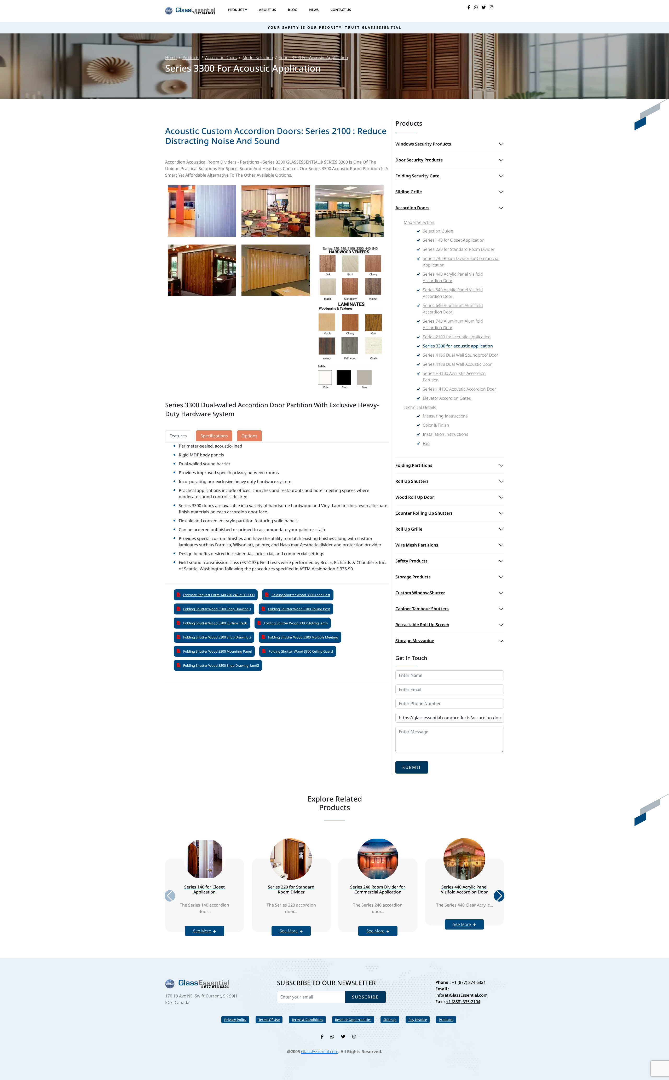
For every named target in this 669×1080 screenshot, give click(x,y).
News (314, 9)
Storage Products (413, 577)
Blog (292, 9)
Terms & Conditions (307, 1019)
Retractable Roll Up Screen (422, 625)
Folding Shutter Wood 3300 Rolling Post (299, 609)
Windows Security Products (423, 144)
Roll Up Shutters (412, 481)
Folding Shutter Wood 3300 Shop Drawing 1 (217, 609)
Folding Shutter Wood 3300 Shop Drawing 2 (217, 637)
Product (236, 9)
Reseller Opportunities (353, 1019)
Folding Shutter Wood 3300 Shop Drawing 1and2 (221, 665)
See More (202, 931)
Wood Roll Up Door (414, 497)
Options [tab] (249, 436)
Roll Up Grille (408, 529)
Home (171, 57)
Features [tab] (178, 436)
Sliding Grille (408, 192)
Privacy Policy (235, 1019)
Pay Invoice (417, 1019)
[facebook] (469, 7)
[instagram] (491, 7)
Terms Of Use (269, 1019)
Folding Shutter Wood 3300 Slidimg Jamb (296, 623)
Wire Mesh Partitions (416, 545)
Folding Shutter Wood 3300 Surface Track (215, 623)
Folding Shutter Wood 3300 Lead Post (301, 595)
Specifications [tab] (214, 436)
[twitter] (484, 7)
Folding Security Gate (417, 176)
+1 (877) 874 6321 (469, 982)
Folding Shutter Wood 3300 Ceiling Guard (301, 651)
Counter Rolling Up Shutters (424, 513)
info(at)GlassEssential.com (461, 995)
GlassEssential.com (319, 1051)
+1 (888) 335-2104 (463, 1001)
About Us (267, 9)
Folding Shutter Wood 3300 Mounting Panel (217, 651)
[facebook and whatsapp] (476, 7)
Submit (411, 767)
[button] (499, 896)
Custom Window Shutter (420, 593)
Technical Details (420, 407)
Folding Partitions (413, 465)
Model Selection (258, 57)
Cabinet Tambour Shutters (422, 609)
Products (190, 57)
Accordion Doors (221, 57)
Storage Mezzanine (414, 640)
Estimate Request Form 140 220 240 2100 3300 (219, 595)
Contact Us (341, 9)
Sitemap (389, 1019)
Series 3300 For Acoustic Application (313, 57)
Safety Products (411, 561)
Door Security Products (419, 160)
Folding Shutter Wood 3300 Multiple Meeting (303, 637)
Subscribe (365, 997)
